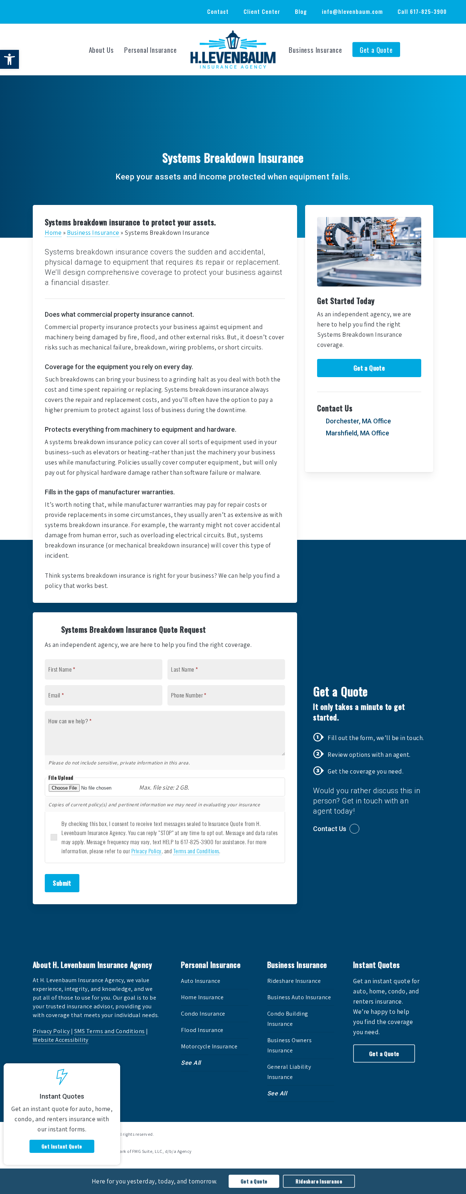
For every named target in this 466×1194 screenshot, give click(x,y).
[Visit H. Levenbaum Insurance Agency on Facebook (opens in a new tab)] (36, 11)
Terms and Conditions (196, 851)
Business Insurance (93, 233)
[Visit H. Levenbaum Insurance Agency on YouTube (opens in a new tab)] (367, 454)
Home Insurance (202, 997)
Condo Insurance (203, 1013)
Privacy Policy (146, 851)
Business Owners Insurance (289, 1045)
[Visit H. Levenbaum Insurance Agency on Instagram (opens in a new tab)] (76, 11)
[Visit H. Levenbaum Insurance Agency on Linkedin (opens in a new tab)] (49, 11)
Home (53, 233)
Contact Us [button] (329, 829)
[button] (9, 59)
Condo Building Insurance (287, 1019)
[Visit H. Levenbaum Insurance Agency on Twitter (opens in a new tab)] (22, 11)
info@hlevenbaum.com (352, 11)
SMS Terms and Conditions (109, 1031)
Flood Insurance (202, 1030)
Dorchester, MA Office (357, 421)
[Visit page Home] (233, 49)
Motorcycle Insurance (209, 1046)
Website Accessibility (60, 1040)
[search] (451, 49)
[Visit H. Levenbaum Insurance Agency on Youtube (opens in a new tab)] (63, 11)
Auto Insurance (200, 981)
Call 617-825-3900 (422, 11)
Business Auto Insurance (299, 997)
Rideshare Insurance (294, 981)
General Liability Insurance (289, 1072)
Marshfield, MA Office (356, 433)
